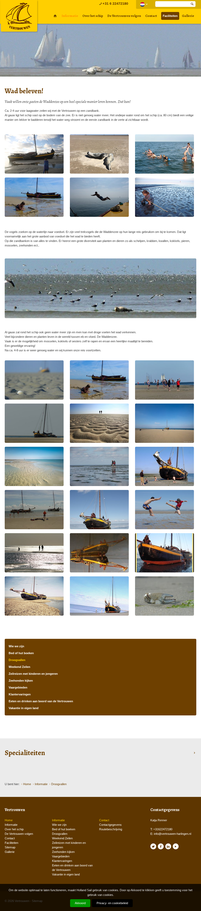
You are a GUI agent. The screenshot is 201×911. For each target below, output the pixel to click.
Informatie (70, 16)
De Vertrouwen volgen (124, 16)
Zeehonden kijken (21, 680)
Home (9, 820)
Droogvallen (17, 660)
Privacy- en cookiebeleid (112, 903)
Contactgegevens (110, 824)
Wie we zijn (16, 646)
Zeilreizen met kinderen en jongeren (33, 673)
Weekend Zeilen (19, 666)
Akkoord (80, 903)
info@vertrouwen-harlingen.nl (172, 833)
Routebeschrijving (110, 829)
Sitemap (10, 847)
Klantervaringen (20, 694)
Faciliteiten (170, 15)
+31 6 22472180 (115, 3)
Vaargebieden (18, 687)
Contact (151, 16)
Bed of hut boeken (21, 653)
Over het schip (92, 16)
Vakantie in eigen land (23, 708)
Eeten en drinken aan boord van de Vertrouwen (41, 701)
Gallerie (188, 16)
